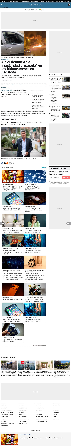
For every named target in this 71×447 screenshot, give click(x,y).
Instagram (56, 412)
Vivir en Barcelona (6, 410)
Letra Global (22, 414)
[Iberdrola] (42, 10)
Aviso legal (39, 414)
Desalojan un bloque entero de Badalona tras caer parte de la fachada (38, 107)
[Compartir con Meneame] (7, 163)
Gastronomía (5, 416)
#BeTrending (4, 425)
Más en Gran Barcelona (8, 357)
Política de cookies (41, 419)
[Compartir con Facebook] (2, 163)
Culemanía (21, 412)
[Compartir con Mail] (10, 163)
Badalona (20, 84)
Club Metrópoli (23, 423)
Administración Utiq (41, 421)
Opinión (3, 421)
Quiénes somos (40, 408)
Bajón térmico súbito (59, 1)
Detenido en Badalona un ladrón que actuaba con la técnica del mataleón (38, 101)
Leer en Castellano (4, 7)
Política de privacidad (42, 416)
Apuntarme (66, 177)
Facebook (56, 410)
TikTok (55, 414)
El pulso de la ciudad (7, 412)
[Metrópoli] (35, 4)
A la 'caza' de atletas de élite (25, 1)
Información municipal (7, 423)
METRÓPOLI (4, 87)
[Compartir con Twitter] (5, 163)
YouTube (56, 416)
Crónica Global (23, 408)
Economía (4, 419)
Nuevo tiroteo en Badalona (49, 1)
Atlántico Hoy (22, 416)
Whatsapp (56, 419)
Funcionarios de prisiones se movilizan (37, 1)
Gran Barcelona (4, 59)
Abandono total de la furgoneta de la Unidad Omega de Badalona (37, 95)
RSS (37, 412)
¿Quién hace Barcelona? (7, 414)
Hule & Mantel (22, 421)
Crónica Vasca (22, 410)
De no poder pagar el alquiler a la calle (12, 1)
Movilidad (4, 408)
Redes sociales (7, 84)
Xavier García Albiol (7, 90)
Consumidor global (24, 419)
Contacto (38, 410)
